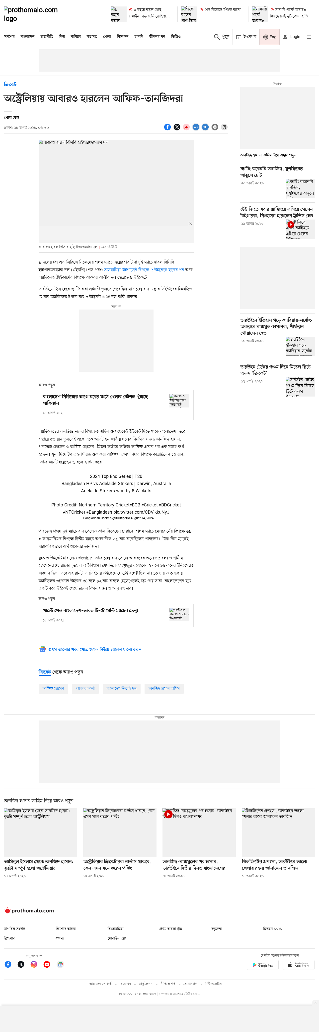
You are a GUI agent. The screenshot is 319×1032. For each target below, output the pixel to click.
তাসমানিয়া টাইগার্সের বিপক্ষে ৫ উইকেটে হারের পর (144, 270)
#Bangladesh (99, 512)
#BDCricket (170, 505)
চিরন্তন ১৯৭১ (272, 929)
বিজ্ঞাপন (125, 984)
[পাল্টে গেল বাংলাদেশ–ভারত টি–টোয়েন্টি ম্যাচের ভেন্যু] (179, 614)
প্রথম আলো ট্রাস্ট (171, 929)
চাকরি (139, 37)
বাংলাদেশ (28, 37)
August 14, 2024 (142, 518)
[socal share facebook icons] (168, 130)
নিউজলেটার (213, 984)
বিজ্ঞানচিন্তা (116, 929)
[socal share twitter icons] (177, 130)
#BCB (135, 505)
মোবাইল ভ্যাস (118, 938)
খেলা (107, 37)
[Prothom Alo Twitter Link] (23, 965)
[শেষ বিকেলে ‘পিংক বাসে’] (189, 14)
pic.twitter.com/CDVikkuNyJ (141, 512)
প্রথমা (60, 938)
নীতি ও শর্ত (167, 984)
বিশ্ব (62, 37)
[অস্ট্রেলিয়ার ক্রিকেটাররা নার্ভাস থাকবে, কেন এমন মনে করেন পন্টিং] (120, 832)
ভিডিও (176, 37)
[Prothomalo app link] (262, 965)
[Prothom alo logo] (29, 912)
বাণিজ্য (76, 37)
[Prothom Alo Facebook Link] (10, 965)
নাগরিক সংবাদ (14, 929)
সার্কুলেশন (146, 984)
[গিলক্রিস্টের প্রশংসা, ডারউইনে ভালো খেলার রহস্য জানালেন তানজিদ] (278, 832)
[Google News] (60, 965)
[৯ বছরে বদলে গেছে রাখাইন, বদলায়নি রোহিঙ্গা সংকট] (119, 14)
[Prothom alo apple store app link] (298, 965)
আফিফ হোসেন (53, 688)
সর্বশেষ (9, 37)
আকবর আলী (85, 688)
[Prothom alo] (37, 14)
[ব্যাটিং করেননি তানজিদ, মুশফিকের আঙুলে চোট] (300, 188)
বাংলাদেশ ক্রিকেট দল (122, 688)
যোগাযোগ (190, 984)
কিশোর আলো (66, 929)
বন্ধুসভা (216, 929)
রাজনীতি (47, 37)
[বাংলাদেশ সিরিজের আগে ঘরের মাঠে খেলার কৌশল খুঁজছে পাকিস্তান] (179, 400)
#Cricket (150, 505)
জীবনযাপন (157, 37)
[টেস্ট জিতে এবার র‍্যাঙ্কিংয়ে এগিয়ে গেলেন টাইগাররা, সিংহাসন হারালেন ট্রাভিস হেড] (300, 229)
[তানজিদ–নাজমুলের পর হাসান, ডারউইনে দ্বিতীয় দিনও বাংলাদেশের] (199, 832)
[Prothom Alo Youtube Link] (49, 965)
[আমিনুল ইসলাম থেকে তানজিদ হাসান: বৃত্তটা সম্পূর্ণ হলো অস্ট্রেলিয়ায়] (40, 832)
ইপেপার (9, 938)
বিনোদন (123, 37)
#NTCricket (74, 512)
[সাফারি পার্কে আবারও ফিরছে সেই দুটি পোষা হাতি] (260, 14)
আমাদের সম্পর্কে (100, 984)
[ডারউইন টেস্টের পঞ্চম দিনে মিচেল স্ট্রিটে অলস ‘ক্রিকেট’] (300, 387)
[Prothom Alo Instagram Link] (36, 965)
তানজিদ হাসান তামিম (164, 688)
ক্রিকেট (10, 85)
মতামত (92, 37)
